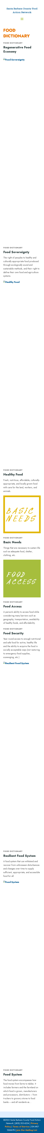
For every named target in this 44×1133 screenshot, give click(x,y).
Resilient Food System (19, 855)
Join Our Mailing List (26, 1130)
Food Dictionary (12, 43)
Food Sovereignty (16, 252)
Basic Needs (12, 542)
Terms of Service (21, 1126)
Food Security (13, 633)
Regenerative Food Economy (17, 49)
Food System (12, 1074)
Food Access (12, 606)
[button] (22, 19)
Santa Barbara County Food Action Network (22, 10)
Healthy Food (13, 474)
